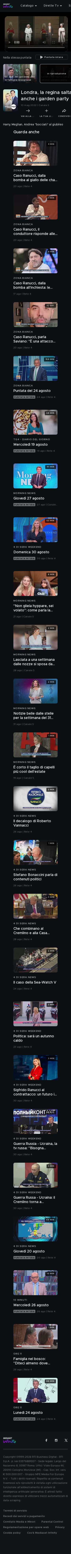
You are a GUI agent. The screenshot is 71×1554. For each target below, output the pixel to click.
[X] (66, 1440)
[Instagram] (56, 1440)
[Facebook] (46, 1440)
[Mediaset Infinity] (8, 5)
